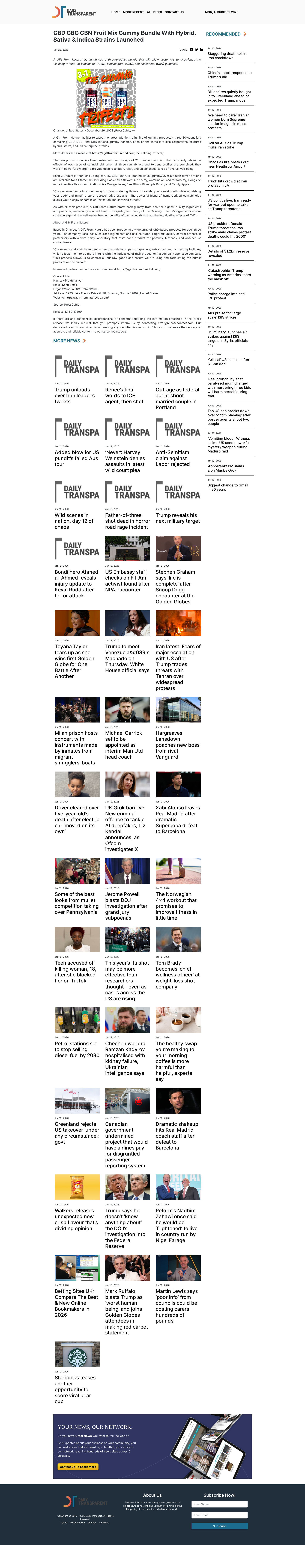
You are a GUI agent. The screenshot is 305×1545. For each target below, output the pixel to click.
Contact (92, 1522)
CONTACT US (174, 12)
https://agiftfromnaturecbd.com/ (138, 269)
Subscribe (219, 1526)
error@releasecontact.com (175, 323)
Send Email (69, 284)
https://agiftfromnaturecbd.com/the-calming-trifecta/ (127, 153)
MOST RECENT (133, 12)
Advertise (104, 1522)
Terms (64, 1522)
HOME (115, 12)
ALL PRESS (154, 12)
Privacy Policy (77, 1522)
